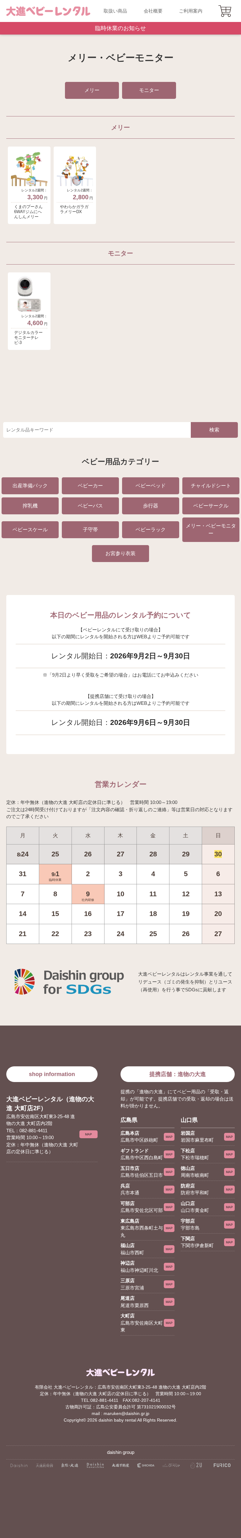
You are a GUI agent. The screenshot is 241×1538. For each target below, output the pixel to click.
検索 (214, 429)
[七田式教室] (145, 1467)
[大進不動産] (120, 1467)
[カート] (225, 11)
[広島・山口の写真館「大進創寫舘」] (44, 1467)
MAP (88, 1134)
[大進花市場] (95, 1467)
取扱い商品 (115, 10)
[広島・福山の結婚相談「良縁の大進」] (69, 1467)
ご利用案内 (190, 10)
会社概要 (153, 10)
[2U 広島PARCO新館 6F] (196, 1467)
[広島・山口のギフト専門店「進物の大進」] (19, 1467)
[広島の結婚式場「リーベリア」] (171, 1467)
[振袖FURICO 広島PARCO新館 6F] (222, 1467)
